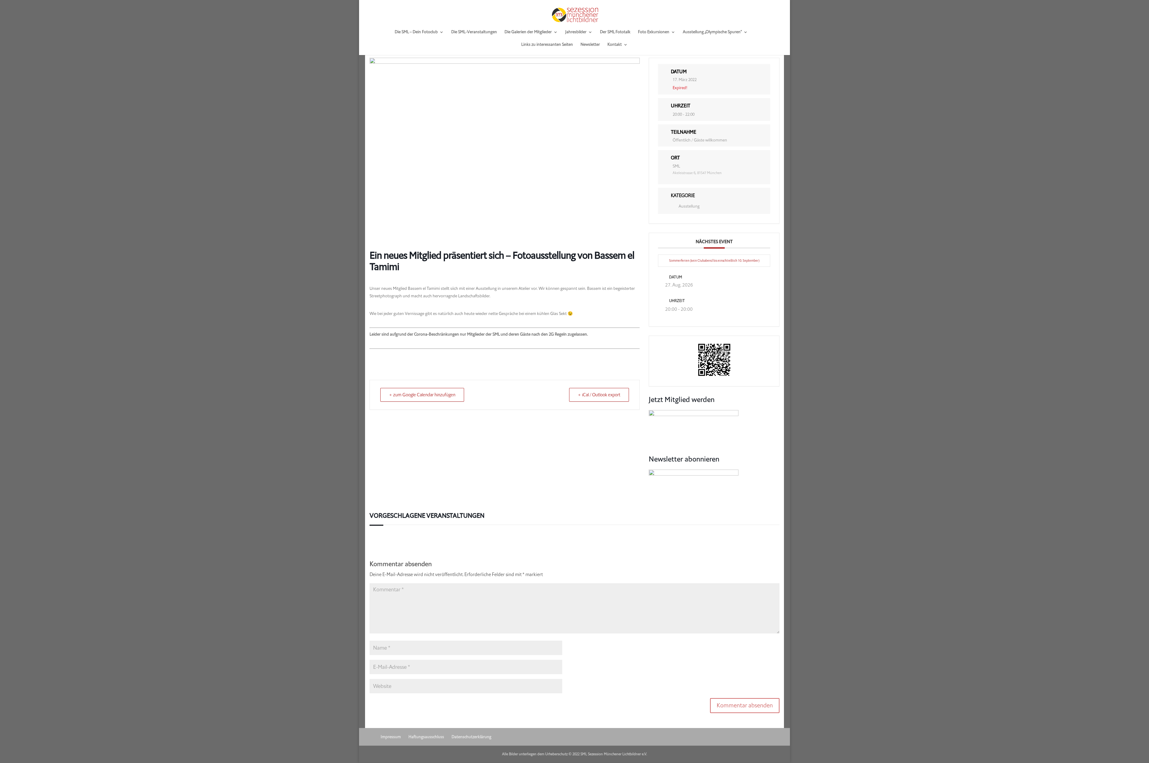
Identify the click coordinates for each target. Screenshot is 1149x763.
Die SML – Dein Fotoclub (416, 32)
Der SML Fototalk (615, 32)
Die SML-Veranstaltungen (474, 32)
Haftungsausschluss (426, 737)
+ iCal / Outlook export (599, 395)
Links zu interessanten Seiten (547, 44)
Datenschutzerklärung (471, 737)
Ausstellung (689, 206)
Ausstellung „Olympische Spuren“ (712, 32)
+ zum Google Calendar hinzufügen (422, 395)
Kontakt (614, 44)
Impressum (391, 737)
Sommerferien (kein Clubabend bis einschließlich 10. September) (714, 260)
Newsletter (590, 44)
